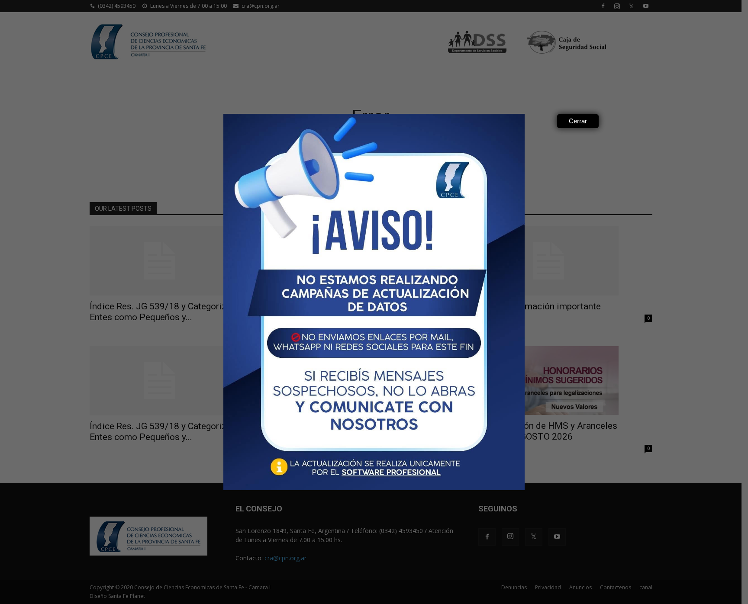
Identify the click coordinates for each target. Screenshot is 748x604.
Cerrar (578, 121)
